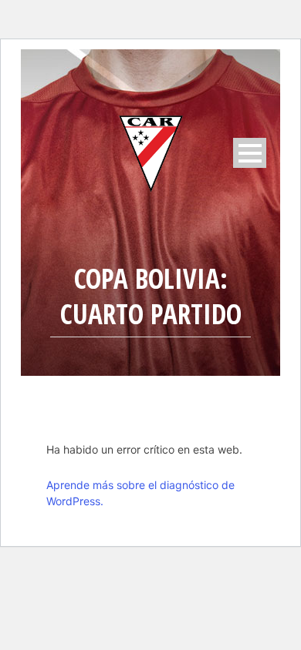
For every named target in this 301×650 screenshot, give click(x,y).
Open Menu (249, 153)
